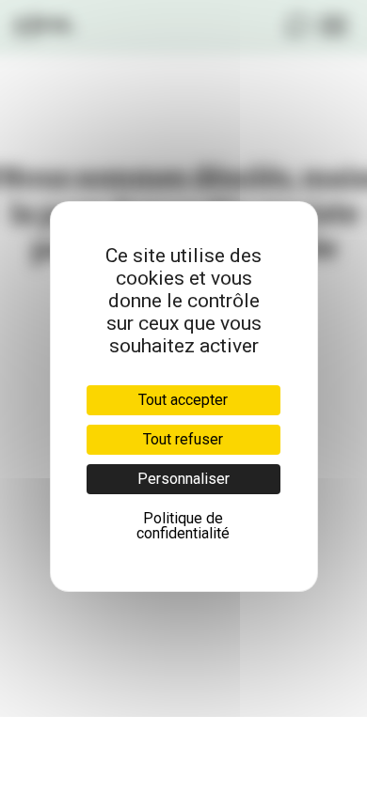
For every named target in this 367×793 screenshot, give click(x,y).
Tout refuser (183, 439)
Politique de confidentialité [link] (183, 525)
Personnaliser (183, 479)
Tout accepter (183, 400)
